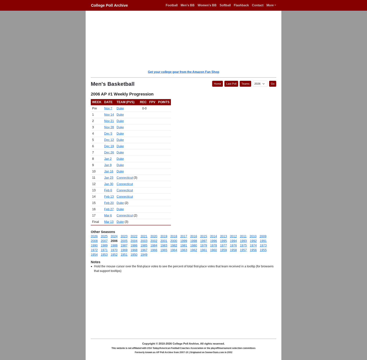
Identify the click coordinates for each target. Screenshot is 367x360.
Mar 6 (108, 215)
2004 (134, 241)
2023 (124, 236)
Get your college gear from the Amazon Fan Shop (183, 72)
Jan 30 (108, 184)
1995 (223, 241)
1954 (94, 254)
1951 (124, 254)
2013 (223, 236)
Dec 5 (108, 133)
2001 (163, 241)
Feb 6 (108, 190)
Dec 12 (109, 140)
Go (272, 83)
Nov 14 (109, 114)
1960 (213, 250)
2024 (114, 236)
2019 (163, 236)
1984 (153, 245)
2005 (124, 241)
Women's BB (207, 5)
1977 (223, 245)
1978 (213, 245)
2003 (143, 241)
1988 (114, 245)
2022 (134, 236)
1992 (253, 241)
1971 (104, 250)
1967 (143, 250)
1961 (203, 250)
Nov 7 (108, 108)
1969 (124, 250)
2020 (153, 236)
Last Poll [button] (231, 83)
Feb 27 (109, 209)
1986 (134, 245)
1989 (104, 245)
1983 (163, 245)
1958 (233, 250)
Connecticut (125, 177)
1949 (143, 254)
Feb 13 (109, 196)
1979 (203, 245)
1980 (193, 245)
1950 (134, 254)
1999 (183, 241)
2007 (104, 241)
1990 (94, 245)
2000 (173, 241)
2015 (203, 236)
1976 (233, 245)
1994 (233, 241)
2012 (233, 236)
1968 (134, 250)
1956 (253, 250)
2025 (104, 236)
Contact (257, 5)
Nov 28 (109, 127)
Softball (225, 5)
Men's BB (188, 5)
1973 (263, 245)
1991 (263, 241)
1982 (173, 245)
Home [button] (217, 83)
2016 (193, 236)
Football (172, 5)
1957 (243, 250)
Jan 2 (108, 158)
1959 (223, 250)
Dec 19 (109, 146)
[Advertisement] (186, 40)
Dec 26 (109, 152)
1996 (213, 241)
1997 (203, 241)
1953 (104, 254)
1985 (143, 245)
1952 (114, 254)
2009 (263, 236)
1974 (253, 245)
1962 (193, 250)
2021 (143, 236)
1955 (263, 250)
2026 (94, 236)
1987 (124, 245)
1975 (243, 245)
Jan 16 (108, 171)
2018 (173, 236)
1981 (183, 245)
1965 (163, 250)
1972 (94, 250)
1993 (243, 241)
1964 (173, 250)
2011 (243, 236)
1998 (193, 241)
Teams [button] (245, 83)
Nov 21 (109, 121)
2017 (183, 236)
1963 (183, 250)
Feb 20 (109, 203)
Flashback (241, 5)
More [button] (270, 5)
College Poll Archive (109, 5)
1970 (114, 250)
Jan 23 (108, 177)
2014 (213, 236)
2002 (153, 241)
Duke (120, 108)
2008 (94, 241)
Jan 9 (108, 165)
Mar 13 (109, 221)
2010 (253, 236)
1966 (153, 250)
